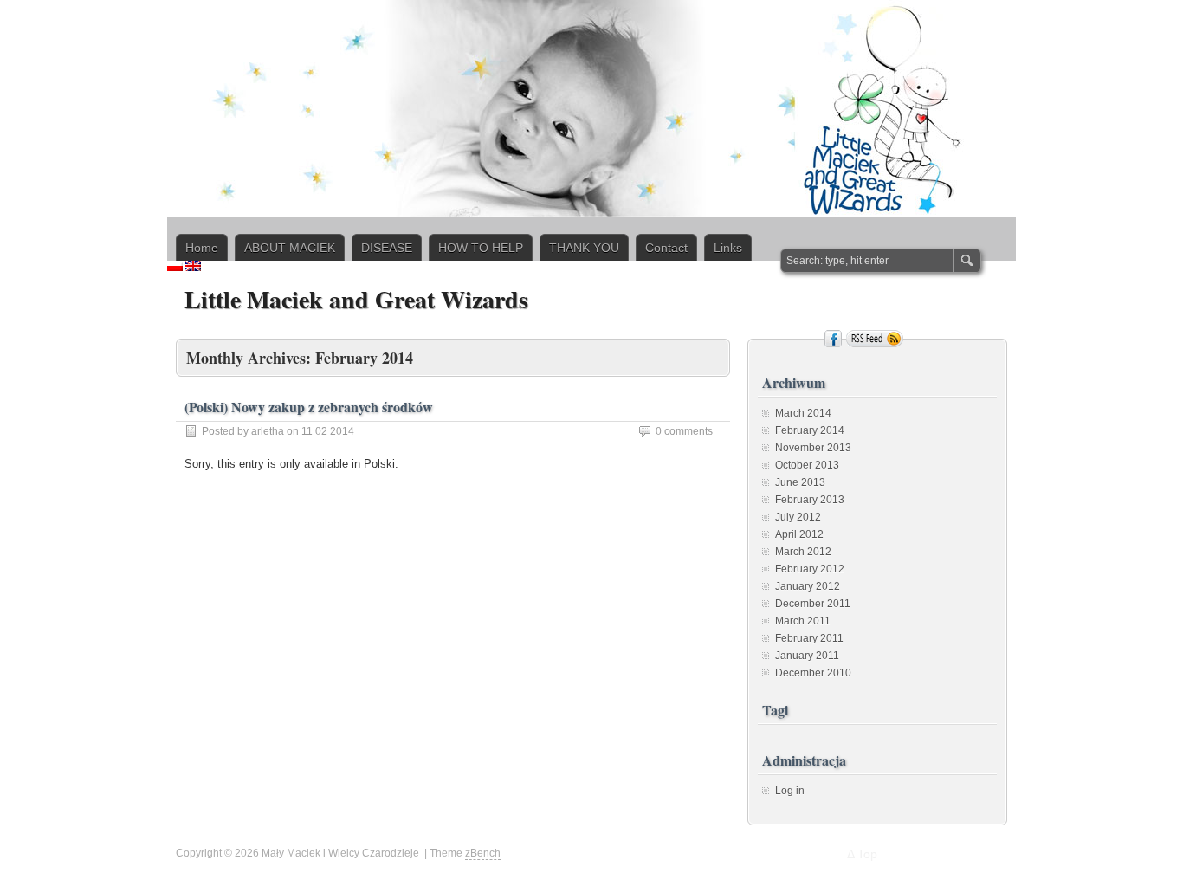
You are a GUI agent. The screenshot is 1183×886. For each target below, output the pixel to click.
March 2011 (803, 621)
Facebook (833, 338)
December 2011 (812, 604)
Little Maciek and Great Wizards (356, 299)
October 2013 (807, 465)
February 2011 (809, 638)
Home (201, 248)
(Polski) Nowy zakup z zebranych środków (308, 407)
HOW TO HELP (480, 248)
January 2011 (807, 656)
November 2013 (813, 448)
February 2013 (809, 500)
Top (867, 854)
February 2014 (809, 430)
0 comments (684, 431)
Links (728, 248)
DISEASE (386, 248)
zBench (483, 853)
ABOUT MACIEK (289, 248)
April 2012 (799, 534)
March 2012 (803, 552)
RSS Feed (874, 338)
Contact (666, 248)
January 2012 (807, 586)
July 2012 (798, 517)
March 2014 (803, 413)
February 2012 (809, 569)
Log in (790, 791)
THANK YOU (584, 248)
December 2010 (813, 673)
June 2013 (800, 482)
